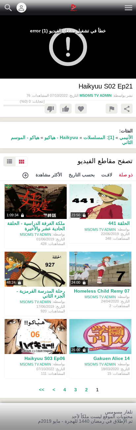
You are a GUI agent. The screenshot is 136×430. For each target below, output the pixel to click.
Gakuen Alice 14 (111, 358)
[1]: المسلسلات (99, 137)
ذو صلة (126, 174)
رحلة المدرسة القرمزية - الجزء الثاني (41, 293)
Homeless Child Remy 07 (102, 291)
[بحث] (8, 8)
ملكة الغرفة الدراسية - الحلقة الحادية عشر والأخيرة (36, 226)
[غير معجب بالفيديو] (50, 109)
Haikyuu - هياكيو (60, 137)
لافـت (106, 174)
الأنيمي (126, 137)
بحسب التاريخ (82, 174)
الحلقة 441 (119, 223)
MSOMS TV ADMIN (100, 229)
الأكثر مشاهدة (49, 174)
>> (41, 389)
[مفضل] (81, 109)
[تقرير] (112, 109)
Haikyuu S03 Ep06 (44, 358)
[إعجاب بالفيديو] (66, 109)
